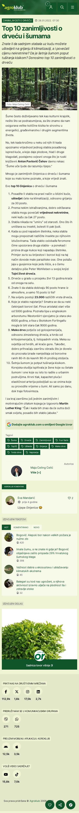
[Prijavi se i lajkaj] (49, 804)
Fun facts (63, 440)
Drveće (27, 440)
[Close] (62, 7)
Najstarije (34, 452)
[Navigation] (72, 7)
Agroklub (35, 800)
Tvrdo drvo (15, 452)
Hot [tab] (6, 527)
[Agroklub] (13, 6)
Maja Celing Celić (41, 467)
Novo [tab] (36, 527)
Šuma (13, 440)
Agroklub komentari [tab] (14, 487)
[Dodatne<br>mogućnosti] (70, 804)
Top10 (13, 446)
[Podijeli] (60, 804)
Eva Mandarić (26, 498)
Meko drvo (60, 446)
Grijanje (43, 446)
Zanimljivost (45, 440)
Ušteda (28, 446)
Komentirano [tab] (21, 527)
